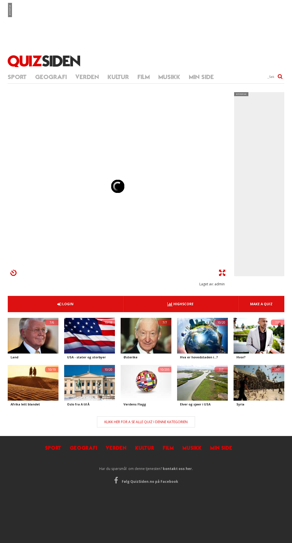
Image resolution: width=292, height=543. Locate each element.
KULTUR (118, 77)
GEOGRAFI (51, 77)
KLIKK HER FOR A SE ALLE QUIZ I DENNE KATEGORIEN (146, 421)
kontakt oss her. (178, 468)
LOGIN (67, 304)
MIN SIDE (201, 77)
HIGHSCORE (183, 304)
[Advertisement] (147, 21)
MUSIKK (169, 77)
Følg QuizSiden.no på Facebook (149, 481)
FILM (143, 77)
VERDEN (87, 77)
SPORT (17, 77)
